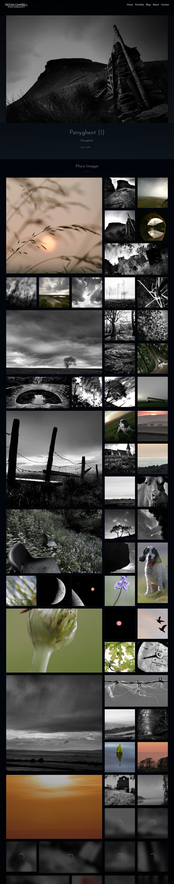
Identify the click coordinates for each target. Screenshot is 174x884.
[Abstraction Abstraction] (153, 657)
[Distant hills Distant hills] (120, 724)
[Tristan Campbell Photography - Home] (16, 6)
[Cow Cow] (153, 491)
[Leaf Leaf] (120, 757)
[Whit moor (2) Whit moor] (153, 823)
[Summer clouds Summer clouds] (87, 292)
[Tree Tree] (120, 392)
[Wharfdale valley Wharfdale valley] (153, 392)
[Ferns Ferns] (87, 392)
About (156, 5)
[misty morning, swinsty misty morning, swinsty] (153, 790)
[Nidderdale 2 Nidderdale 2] (120, 491)
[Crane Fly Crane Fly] (54, 641)
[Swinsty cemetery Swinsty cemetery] (136, 259)
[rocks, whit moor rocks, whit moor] (120, 558)
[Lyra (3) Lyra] (153, 573)
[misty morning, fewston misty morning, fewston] (120, 823)
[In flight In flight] (153, 624)
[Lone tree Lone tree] (54, 342)
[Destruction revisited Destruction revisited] (120, 292)
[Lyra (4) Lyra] (153, 358)
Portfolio (139, 5)
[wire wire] (136, 691)
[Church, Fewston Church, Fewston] (120, 459)
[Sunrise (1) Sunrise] (54, 807)
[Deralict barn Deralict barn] (120, 790)
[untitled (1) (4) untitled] (153, 325)
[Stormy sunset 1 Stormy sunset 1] (54, 226)
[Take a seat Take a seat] (54, 541)
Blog (148, 5)
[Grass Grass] (21, 591)
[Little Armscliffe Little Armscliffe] (120, 193)
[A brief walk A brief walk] (54, 459)
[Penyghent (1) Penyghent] (120, 225)
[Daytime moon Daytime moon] (153, 524)
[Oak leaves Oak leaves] (120, 657)
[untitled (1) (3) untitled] (153, 856)
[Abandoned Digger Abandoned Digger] (37, 392)
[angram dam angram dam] (70, 857)
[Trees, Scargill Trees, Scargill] (120, 325)
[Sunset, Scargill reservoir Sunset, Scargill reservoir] (153, 426)
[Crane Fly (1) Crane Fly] (153, 292)
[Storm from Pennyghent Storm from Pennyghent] (153, 193)
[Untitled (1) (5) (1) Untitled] (21, 292)
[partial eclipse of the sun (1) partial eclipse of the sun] (21, 856)
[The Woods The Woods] (153, 724)
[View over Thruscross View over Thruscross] (54, 292)
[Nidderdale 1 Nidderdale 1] (153, 459)
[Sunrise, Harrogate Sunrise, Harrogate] (153, 757)
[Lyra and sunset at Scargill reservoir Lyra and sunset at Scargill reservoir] (120, 426)
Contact (165, 5)
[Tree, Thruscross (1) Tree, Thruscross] (120, 524)
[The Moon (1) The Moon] (54, 591)
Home (130, 5)
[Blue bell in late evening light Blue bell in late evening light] (120, 591)
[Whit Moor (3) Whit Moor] (120, 358)
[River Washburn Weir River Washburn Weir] (153, 225)
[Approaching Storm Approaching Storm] (54, 723)
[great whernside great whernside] (120, 856)
